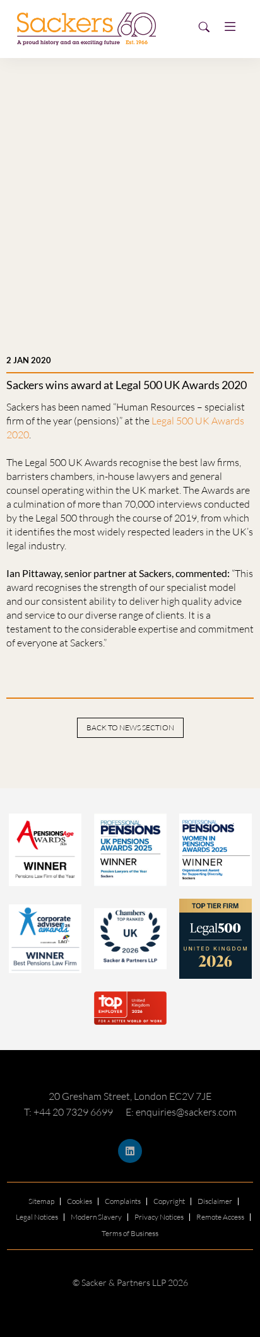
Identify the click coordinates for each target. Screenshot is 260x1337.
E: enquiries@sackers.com (181, 1112)
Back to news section (130, 727)
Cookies (79, 1201)
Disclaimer (215, 1201)
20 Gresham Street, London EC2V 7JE (130, 1096)
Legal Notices (37, 1217)
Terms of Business (130, 1233)
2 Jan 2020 (28, 360)
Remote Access (220, 1217)
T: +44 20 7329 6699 (68, 1112)
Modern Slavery (96, 1217)
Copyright (169, 1201)
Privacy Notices (159, 1217)
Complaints (123, 1201)
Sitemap (41, 1201)
